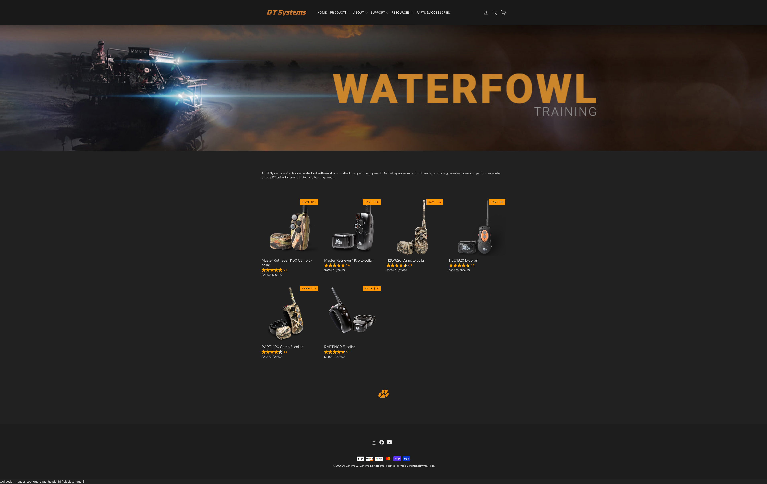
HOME (322, 12)
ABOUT (359, 12)
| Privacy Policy (427, 465)
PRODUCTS (338, 12)
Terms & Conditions (408, 465)
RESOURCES (401, 12)
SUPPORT (378, 12)
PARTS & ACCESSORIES (433, 12)
